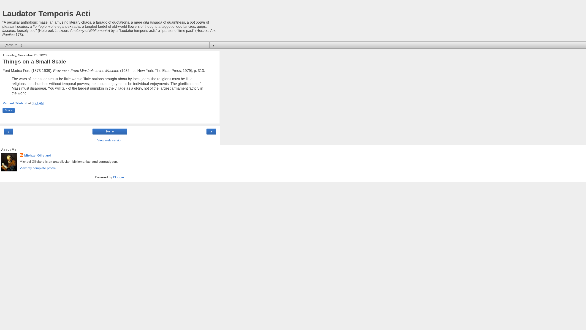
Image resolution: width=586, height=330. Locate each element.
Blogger (118, 177)
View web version (109, 140)
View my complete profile (38, 168)
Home (110, 131)
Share (8, 110)
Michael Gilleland (37, 155)
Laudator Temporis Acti (46, 13)
